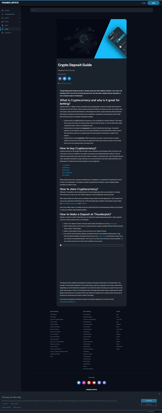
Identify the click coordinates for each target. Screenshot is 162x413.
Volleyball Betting (87, 329)
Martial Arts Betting (88, 341)
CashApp (66, 175)
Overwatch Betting (54, 339)
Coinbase (67, 165)
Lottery (118, 336)
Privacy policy (17, 407)
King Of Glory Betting (55, 331)
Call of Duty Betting (54, 336)
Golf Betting (86, 351)
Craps (117, 339)
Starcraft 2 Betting (54, 329)
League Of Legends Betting (56, 319)
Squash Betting (87, 359)
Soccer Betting (86, 314)
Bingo (117, 344)
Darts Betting (86, 331)
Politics (85, 366)
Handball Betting (87, 334)
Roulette (118, 334)
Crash (117, 317)
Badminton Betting (87, 354)
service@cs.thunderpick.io (67, 302)
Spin (117, 314)
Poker (117, 326)
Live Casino (119, 319)
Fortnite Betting (54, 346)
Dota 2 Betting (53, 322)
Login (144, 3)
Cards (117, 331)
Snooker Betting (87, 336)
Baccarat (118, 341)
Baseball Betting (87, 322)
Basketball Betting (87, 317)
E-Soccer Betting (54, 334)
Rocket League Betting (55, 349)
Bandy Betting (86, 364)
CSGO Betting (53, 314)
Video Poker (119, 329)
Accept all (149, 400)
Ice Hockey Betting (87, 324)
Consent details (6, 407)
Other (51, 356)
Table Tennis (86, 339)
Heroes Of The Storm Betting (57, 341)
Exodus (72, 203)
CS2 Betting (53, 317)
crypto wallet (102, 236)
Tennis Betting (86, 326)
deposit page (113, 223)
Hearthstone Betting (55, 344)
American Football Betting (89, 319)
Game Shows (119, 346)
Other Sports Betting (88, 368)
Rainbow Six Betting (55, 326)
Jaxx (76, 203)
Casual (118, 349)
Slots (117, 322)
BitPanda (66, 170)
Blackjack (118, 324)
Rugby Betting (86, 346)
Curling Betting (87, 356)
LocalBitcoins (68, 172)
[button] (60, 78)
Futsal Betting (86, 361)
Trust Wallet (65, 203)
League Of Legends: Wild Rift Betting (59, 351)
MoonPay (67, 167)
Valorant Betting (54, 324)
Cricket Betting (86, 344)
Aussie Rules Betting (88, 349)
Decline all (149, 404)
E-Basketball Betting (55, 354)
